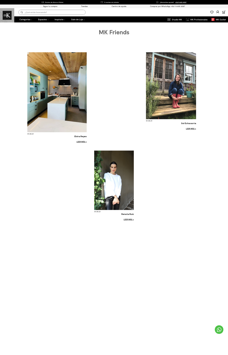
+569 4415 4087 (181, 2)
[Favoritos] (212, 12)
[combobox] (53, 12)
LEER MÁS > (82, 142)
